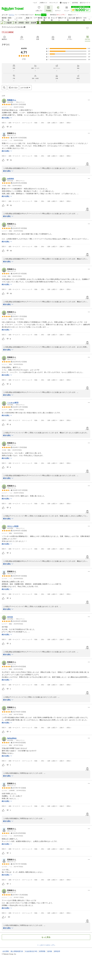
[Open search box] (4, 87)
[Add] (87, 28)
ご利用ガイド (43, 2)
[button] (13, 101)
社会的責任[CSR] (31, 951)
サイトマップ (53, 2)
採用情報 (42, 951)
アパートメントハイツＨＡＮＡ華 (13, 27)
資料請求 (57, 951)
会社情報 (5, 951)
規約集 (49, 951)
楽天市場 (75, 2)
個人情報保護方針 (17, 951)
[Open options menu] (89, 100)
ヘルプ (35, 2)
